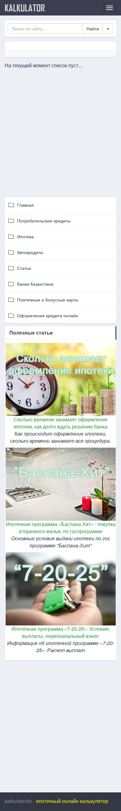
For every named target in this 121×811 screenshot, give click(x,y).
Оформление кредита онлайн (47, 315)
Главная (25, 205)
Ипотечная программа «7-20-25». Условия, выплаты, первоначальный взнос (60, 632)
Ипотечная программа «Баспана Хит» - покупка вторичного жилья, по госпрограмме (60, 527)
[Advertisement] (60, 129)
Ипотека (25, 236)
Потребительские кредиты (43, 220)
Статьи (24, 268)
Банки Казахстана (35, 284)
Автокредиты (30, 252)
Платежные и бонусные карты (47, 299)
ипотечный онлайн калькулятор (72, 800)
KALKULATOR (25, 7)
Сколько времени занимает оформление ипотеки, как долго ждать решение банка (61, 423)
